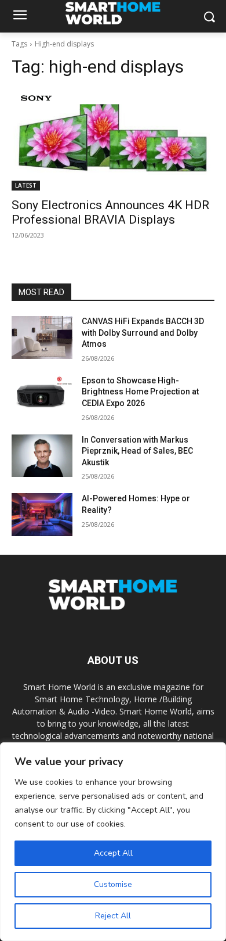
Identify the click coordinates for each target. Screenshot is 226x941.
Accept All (113, 853)
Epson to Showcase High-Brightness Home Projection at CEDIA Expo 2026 (140, 392)
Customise (113, 884)
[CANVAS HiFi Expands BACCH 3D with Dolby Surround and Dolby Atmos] (42, 337)
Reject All (113, 915)
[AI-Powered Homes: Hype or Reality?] (42, 514)
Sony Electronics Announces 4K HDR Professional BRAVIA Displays (110, 212)
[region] (113, 841)
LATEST (26, 185)
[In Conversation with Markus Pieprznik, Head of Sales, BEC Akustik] (42, 455)
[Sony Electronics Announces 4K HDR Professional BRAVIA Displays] (113, 140)
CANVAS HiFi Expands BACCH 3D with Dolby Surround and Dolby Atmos (143, 333)
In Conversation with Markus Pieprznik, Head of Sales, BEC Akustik (137, 451)
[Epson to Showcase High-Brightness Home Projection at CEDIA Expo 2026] (42, 396)
